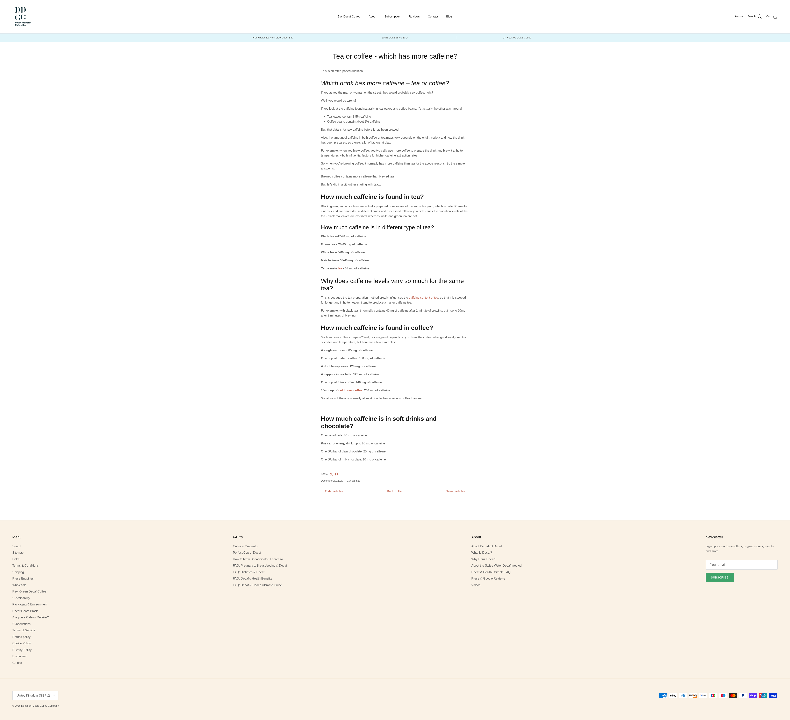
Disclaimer (19, 656)
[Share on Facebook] (336, 474)
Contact (433, 16)
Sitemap (17, 552)
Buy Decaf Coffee (349, 16)
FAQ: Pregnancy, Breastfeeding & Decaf (260, 565)
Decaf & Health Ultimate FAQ (491, 572)
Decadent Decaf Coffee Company (40, 705)
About (372, 16)
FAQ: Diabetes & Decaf (248, 572)
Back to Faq (395, 491)
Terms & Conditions (25, 565)
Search (17, 546)
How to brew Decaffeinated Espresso (258, 559)
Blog (449, 16)
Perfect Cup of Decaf (247, 552)
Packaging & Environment (29, 604)
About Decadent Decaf (486, 546)
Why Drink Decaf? (483, 559)
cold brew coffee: (350, 390)
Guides (17, 662)
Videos (476, 585)
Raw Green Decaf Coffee (29, 591)
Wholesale (19, 585)
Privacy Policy (22, 650)
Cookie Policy (21, 643)
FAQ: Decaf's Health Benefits (252, 578)
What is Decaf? (481, 552)
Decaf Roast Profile (25, 611)
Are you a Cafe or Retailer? (30, 617)
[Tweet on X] (331, 474)
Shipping (18, 572)
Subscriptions (21, 624)
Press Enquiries (23, 578)
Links (16, 559)
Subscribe (719, 577)
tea (340, 268)
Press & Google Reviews (488, 578)
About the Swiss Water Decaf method (496, 565)
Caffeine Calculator (245, 546)
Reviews (414, 16)
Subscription (393, 16)
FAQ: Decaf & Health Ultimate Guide (257, 585)
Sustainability (21, 598)
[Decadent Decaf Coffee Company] (22, 16)
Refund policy (21, 637)
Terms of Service (23, 630)
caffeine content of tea (423, 297)
